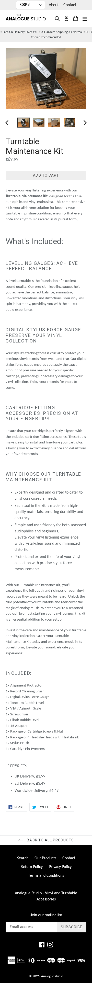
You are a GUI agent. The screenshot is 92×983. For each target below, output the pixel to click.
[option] (23, 122)
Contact (69, 5)
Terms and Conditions (46, 876)
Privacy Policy (60, 867)
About (54, 5)
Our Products (45, 858)
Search (22, 858)
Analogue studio (52, 976)
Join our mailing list (46, 915)
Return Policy (32, 867)
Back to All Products (50, 840)
